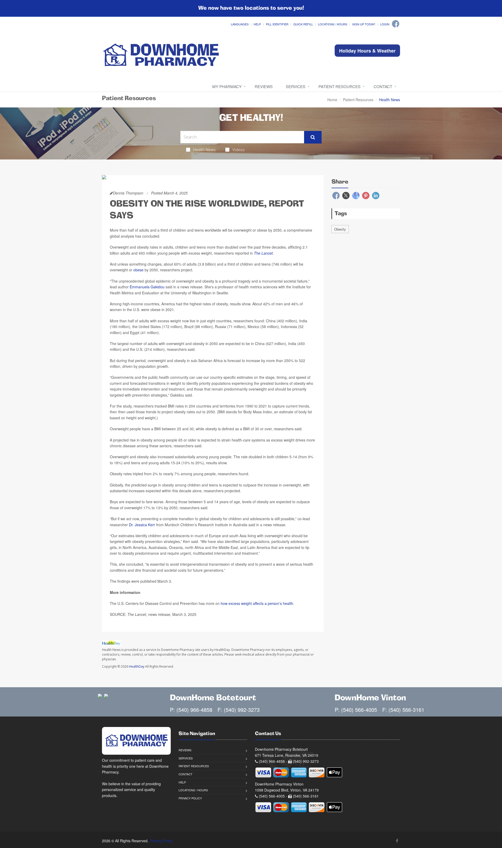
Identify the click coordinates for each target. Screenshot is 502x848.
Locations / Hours (332, 24)
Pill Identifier (277, 24)
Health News (204, 149)
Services (295, 86)
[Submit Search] (313, 137)
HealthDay (136, 666)
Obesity (340, 229)
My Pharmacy (227, 86)
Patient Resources (339, 86)
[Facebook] (395, 23)
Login (384, 24)
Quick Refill (303, 24)
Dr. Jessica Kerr (142, 524)
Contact (383, 86)
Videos (238, 149)
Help (257, 24)
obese (138, 269)
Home (332, 99)
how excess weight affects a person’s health (257, 603)
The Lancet (263, 253)
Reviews (264, 86)
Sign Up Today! (363, 24)
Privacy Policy (190, 798)
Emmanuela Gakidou (147, 286)
